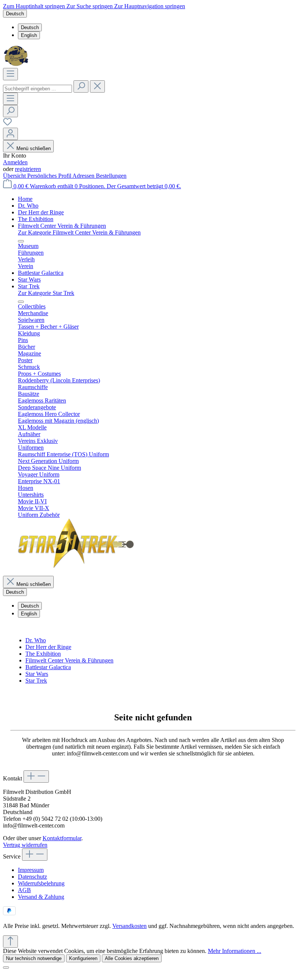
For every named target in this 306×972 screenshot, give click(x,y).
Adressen (84, 176)
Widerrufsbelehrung (41, 883)
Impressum (31, 870)
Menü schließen (33, 148)
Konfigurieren (83, 958)
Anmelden (15, 162)
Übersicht (15, 176)
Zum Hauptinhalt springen (34, 6)
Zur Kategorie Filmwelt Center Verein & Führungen (79, 232)
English (29, 35)
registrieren (28, 169)
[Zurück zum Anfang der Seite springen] (10, 941)
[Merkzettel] (7, 124)
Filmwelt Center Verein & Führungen (69, 660)
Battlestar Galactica (48, 667)
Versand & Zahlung (41, 897)
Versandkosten (129, 926)
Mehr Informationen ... (234, 951)
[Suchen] (81, 86)
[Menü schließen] (21, 241)
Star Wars (36, 674)
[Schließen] (6, 967)
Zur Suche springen (90, 6)
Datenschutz (32, 876)
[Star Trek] (76, 566)
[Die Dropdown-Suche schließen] (97, 86)
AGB (24, 890)
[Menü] (10, 74)
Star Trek (36, 680)
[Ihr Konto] (10, 134)
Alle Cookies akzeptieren (132, 958)
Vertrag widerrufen (25, 845)
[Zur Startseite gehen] (17, 64)
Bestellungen (111, 176)
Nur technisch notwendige (34, 958)
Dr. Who (35, 640)
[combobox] (37, 89)
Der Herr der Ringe (48, 647)
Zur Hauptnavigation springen (149, 6)
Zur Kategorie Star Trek (46, 293)
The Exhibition (43, 653)
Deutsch (30, 27)
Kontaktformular (62, 838)
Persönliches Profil (49, 176)
